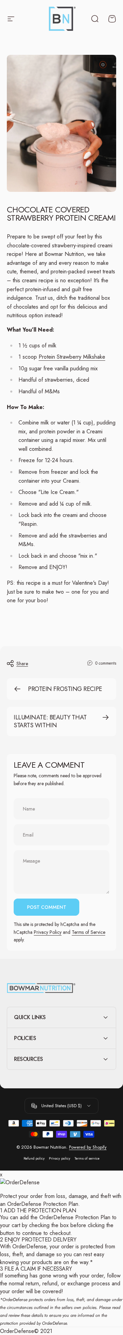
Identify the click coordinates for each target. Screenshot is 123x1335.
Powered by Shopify (88, 1147)
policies (89, 1307)
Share (22, 663)
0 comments (105, 663)
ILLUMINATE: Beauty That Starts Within (50, 721)
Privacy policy (59, 1158)
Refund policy (34, 1158)
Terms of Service (88, 932)
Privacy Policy (48, 932)
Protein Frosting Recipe (65, 688)
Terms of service (86, 1158)
